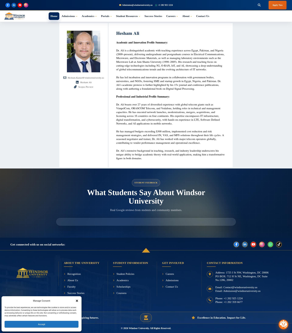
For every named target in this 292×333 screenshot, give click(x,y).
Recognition (74, 273)
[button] (76, 300)
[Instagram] (262, 244)
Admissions (70, 16)
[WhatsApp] (270, 244)
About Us (72, 280)
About (187, 16)
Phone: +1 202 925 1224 (229, 298)
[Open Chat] (283, 324)
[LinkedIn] (245, 244)
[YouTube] (253, 244)
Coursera (121, 293)
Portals (106, 16)
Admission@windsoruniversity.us (137, 5)
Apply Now (277, 5)
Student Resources (128, 16)
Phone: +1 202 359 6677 (229, 302)
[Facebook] (236, 244)
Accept (41, 324)
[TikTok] (279, 244)
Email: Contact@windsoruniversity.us (236, 287)
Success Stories (153, 16)
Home (53, 16)
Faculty (71, 286)
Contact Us (202, 16)
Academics (89, 16)
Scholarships (123, 286)
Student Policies (125, 273)
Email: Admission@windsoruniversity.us (238, 290)
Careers (172, 16)
